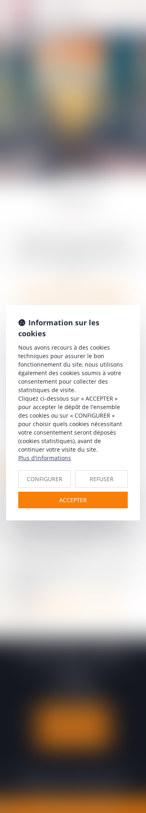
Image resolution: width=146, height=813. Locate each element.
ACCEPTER (73, 500)
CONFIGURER (44, 479)
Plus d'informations (44, 458)
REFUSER (102, 479)
